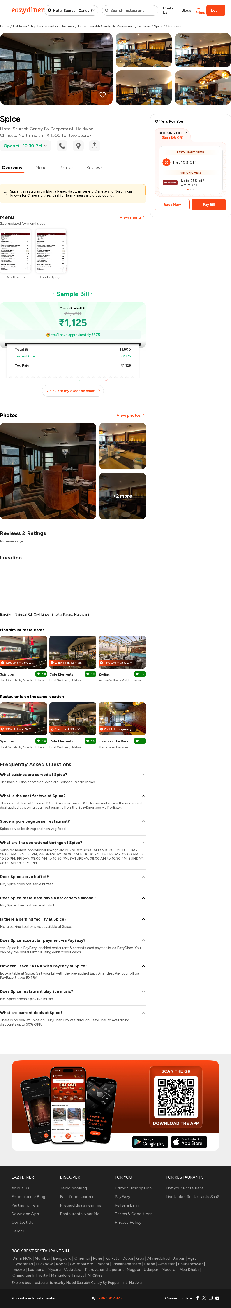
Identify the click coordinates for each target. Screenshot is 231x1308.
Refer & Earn (127, 1205)
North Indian (30, 135)
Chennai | (83, 1258)
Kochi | (62, 1263)
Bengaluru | (63, 1258)
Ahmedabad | (159, 1258)
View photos (129, 415)
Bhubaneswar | (191, 1263)
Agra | (193, 1258)
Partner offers (25, 1205)
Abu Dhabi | (190, 1269)
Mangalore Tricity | (68, 1275)
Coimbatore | (82, 1263)
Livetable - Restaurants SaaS (192, 1196)
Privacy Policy (128, 1222)
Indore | (19, 1269)
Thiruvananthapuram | (105, 1269)
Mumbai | (43, 1258)
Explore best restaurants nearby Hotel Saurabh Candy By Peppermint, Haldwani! (79, 1282)
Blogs (186, 10)
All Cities (94, 1275)
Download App (25, 1213)
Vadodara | (73, 1269)
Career (18, 1230)
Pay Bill (209, 204)
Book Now (172, 204)
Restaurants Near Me (79, 1213)
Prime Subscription (133, 1188)
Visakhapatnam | (127, 1263)
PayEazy (122, 1196)
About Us (20, 1188)
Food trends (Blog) (29, 1196)
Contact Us (170, 10)
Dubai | (128, 1258)
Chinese (8, 135)
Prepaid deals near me (80, 1205)
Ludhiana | (37, 1269)
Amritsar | (167, 1263)
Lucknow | (45, 1263)
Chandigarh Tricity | (31, 1275)
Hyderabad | (23, 1263)
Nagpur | (135, 1269)
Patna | (150, 1263)
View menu (130, 217)
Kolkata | (113, 1258)
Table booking (73, 1188)
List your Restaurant (185, 1188)
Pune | (98, 1258)
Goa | (141, 1258)
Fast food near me (77, 1196)
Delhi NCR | (23, 1258)
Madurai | (170, 1269)
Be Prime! (201, 10)
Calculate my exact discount (71, 391)
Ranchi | (103, 1263)
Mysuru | (55, 1269)
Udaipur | (152, 1269)
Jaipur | (180, 1258)
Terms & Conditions (133, 1213)
